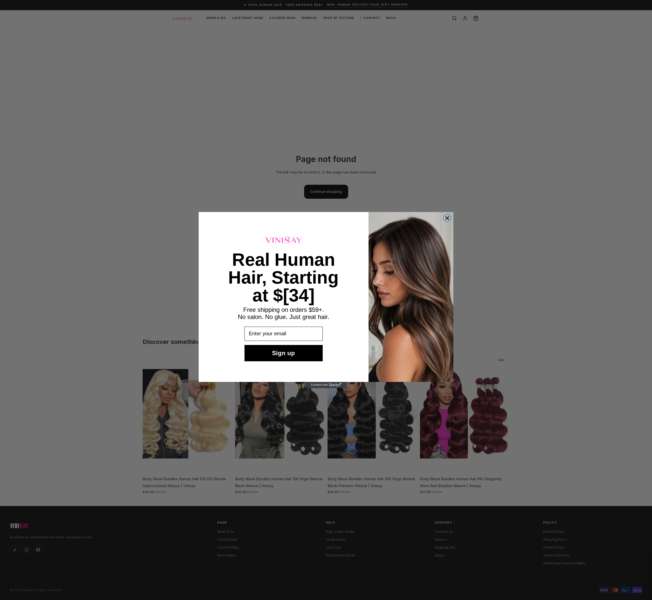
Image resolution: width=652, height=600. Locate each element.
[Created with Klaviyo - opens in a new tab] (326, 385)
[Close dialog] (447, 218)
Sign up (283, 353)
